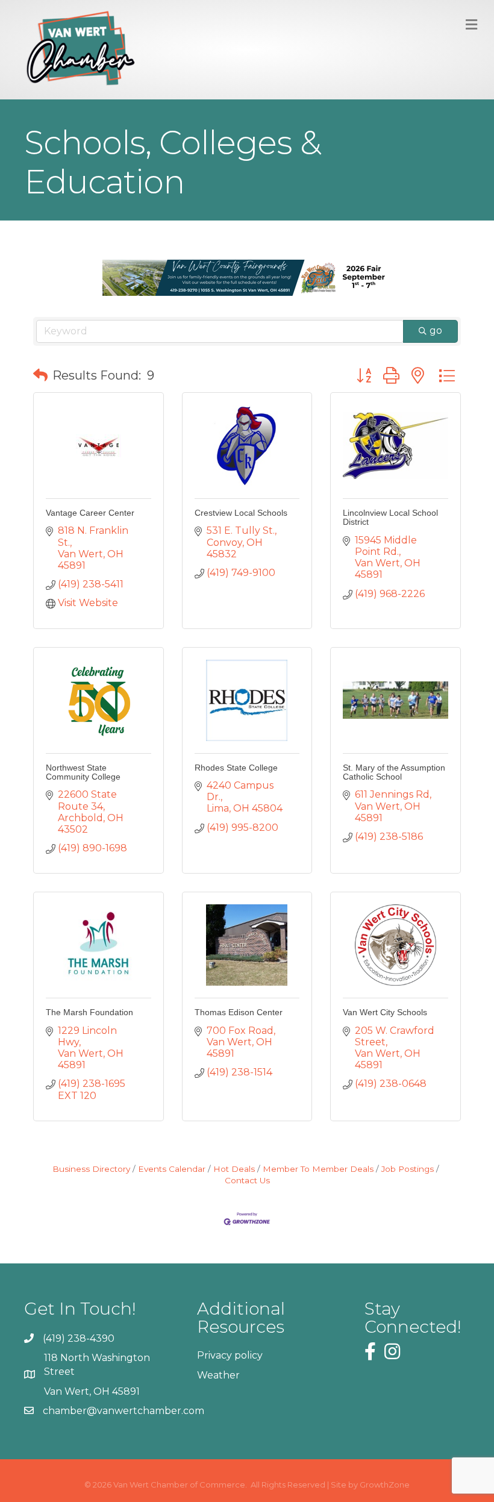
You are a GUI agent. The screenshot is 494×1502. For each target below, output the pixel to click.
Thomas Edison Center (239, 1012)
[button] (40, 375)
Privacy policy (230, 1355)
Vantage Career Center (90, 513)
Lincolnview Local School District (390, 517)
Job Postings (407, 1169)
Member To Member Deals (318, 1169)
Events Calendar (171, 1169)
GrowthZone (385, 1484)
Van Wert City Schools (385, 1012)
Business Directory (91, 1169)
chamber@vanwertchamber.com (123, 1410)
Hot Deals (234, 1169)
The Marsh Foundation (89, 1012)
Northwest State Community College (83, 772)
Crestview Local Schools (241, 513)
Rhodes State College (236, 767)
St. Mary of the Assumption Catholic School (394, 772)
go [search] (436, 330)
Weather (218, 1375)
